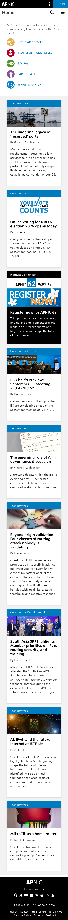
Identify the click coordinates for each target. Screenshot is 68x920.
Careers (38, 915)
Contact (24, 911)
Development (36, 612)
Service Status (22, 915)
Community (18, 193)
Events (31, 351)
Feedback (50, 915)
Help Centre (39, 911)
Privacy (13, 911)
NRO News (55, 911)
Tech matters (19, 103)
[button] (51, 12)
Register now (19, 331)
